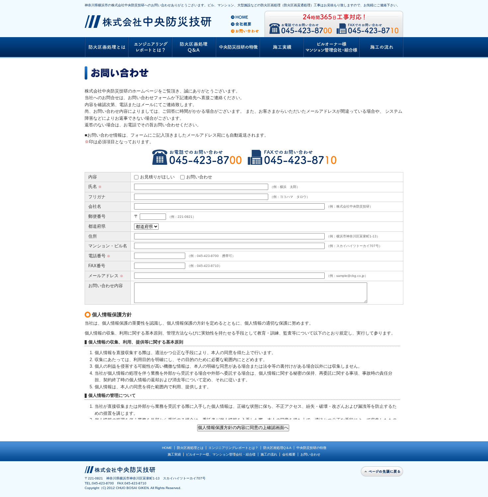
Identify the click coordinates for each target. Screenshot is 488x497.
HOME (167, 448)
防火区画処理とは (190, 448)
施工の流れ (269, 454)
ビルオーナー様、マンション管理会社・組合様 (221, 454)
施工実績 (174, 454)
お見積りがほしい (157, 176)
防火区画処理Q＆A (277, 448)
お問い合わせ (199, 176)
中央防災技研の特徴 (311, 448)
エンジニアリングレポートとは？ (233, 448)
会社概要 (288, 454)
